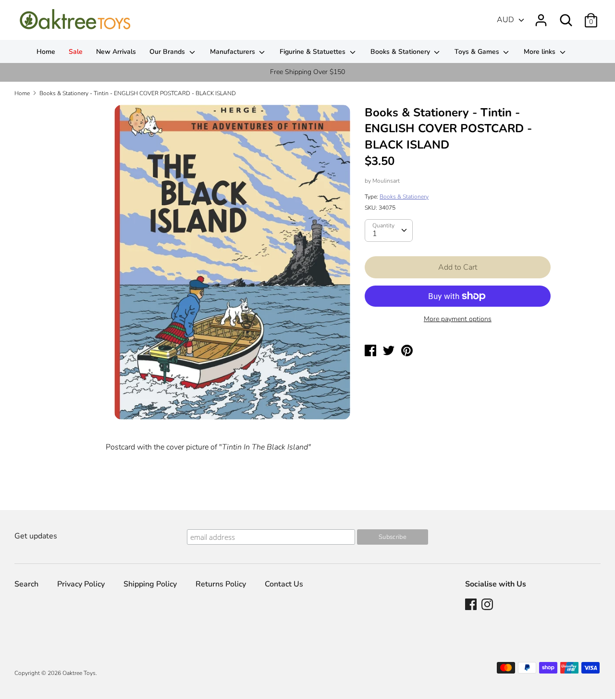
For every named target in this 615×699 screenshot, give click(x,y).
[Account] (541, 16)
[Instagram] (488, 605)
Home (46, 51)
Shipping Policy (150, 584)
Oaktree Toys (79, 673)
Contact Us (284, 584)
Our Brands (168, 51)
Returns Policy (221, 584)
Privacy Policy (81, 584)
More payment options (458, 319)
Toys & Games (478, 51)
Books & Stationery (401, 51)
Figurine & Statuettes (313, 51)
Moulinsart (386, 181)
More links (540, 51)
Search (26, 584)
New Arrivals (116, 51)
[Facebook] (472, 605)
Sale (76, 51)
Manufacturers (233, 51)
